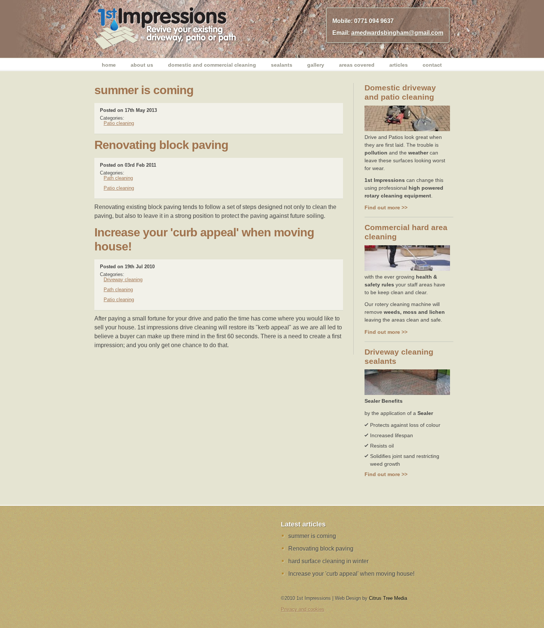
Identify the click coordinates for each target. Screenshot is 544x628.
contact (432, 65)
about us (142, 65)
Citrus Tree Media (388, 598)
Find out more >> (386, 207)
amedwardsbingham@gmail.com (397, 33)
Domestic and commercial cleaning (212, 65)
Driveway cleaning (123, 279)
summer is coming (312, 536)
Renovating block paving (320, 548)
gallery (315, 65)
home (109, 65)
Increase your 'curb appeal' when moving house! (351, 574)
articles (398, 65)
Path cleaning (118, 178)
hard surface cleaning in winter (328, 561)
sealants (281, 65)
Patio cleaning (119, 123)
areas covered (357, 65)
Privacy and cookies (303, 609)
